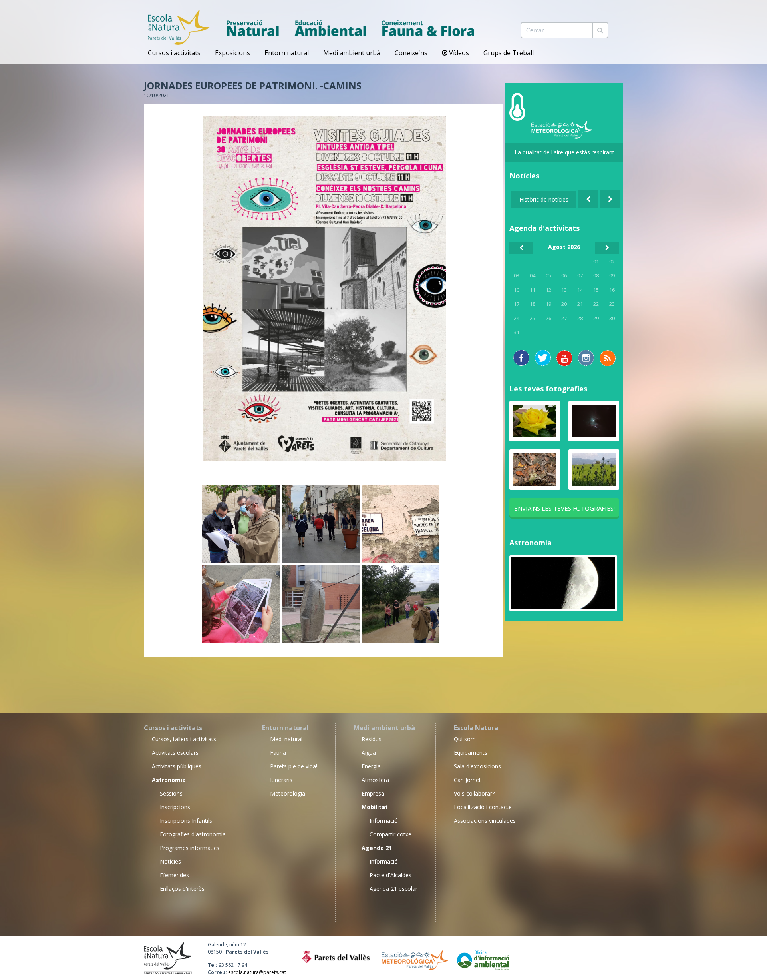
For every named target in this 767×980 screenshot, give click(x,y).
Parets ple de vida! (293, 766)
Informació (384, 820)
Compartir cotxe (390, 834)
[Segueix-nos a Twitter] (543, 358)
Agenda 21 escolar (393, 888)
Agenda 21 (377, 848)
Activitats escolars (175, 752)
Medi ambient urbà (351, 52)
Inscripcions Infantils (186, 820)
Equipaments (470, 752)
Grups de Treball (508, 52)
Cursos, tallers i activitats (184, 739)
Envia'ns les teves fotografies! (564, 508)
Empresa (373, 793)
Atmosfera (375, 780)
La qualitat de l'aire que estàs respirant (564, 152)
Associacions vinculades (485, 820)
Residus (372, 739)
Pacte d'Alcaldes (390, 875)
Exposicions (232, 52)
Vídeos (458, 52)
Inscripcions (175, 807)
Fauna (278, 752)
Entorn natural (286, 52)
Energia (371, 766)
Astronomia (530, 542)
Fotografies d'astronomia (193, 834)
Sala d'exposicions (477, 766)
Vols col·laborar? (474, 793)
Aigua (369, 752)
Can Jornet (467, 780)
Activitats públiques (176, 766)
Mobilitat (375, 807)
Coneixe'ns (411, 52)
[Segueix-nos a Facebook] (521, 358)
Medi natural (286, 739)
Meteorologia (287, 793)
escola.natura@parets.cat (257, 972)
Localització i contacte (483, 807)
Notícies (170, 861)
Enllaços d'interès (182, 888)
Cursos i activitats (174, 52)
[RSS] (564, 358)
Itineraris (281, 780)
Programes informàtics (189, 848)
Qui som (465, 739)
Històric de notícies (543, 199)
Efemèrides (174, 875)
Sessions (171, 793)
